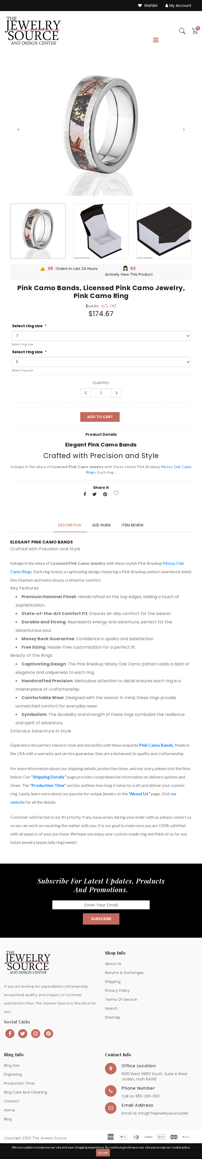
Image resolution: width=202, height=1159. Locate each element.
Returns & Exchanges (124, 972)
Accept (103, 1153)
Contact (11, 1101)
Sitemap (112, 1017)
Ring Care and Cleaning (25, 1092)
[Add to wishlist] (113, 493)
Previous (18, 129)
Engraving (13, 1074)
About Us (139, 793)
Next (183, 129)
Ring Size (12, 1065)
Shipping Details (48, 776)
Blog (8, 1119)
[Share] (84, 494)
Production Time (48, 785)
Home (9, 1110)
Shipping (112, 981)
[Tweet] (94, 494)
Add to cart (100, 416)
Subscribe (101, 918)
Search (111, 1008)
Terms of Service (121, 999)
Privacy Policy (117, 990)
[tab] (70, 525)
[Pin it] (105, 494)
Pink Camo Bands (156, 744)
